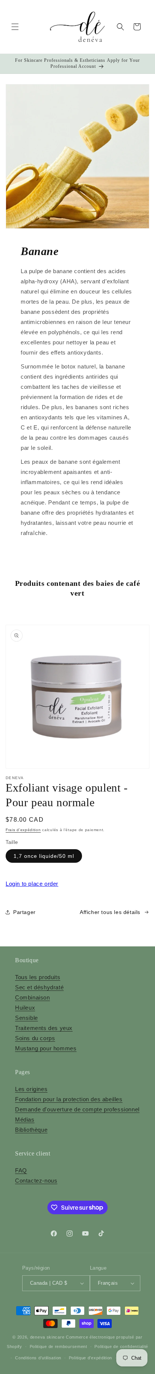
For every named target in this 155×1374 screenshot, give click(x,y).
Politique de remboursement (58, 1346)
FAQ (21, 1170)
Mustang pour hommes (45, 1048)
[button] (15, 26)
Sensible (26, 1018)
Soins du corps (35, 1038)
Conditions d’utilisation (38, 1358)
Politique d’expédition (90, 1358)
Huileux (25, 1007)
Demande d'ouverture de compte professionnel (77, 1109)
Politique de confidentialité (121, 1346)
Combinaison (32, 997)
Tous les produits (37, 977)
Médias (25, 1119)
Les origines (31, 1089)
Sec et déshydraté (39, 987)
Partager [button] (24, 912)
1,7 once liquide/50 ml (44, 856)
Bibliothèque (31, 1129)
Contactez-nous (36, 1180)
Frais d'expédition (23, 830)
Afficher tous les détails (110, 912)
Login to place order (32, 883)
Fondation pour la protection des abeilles (69, 1099)
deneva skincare (47, 1337)
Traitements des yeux (44, 1028)
